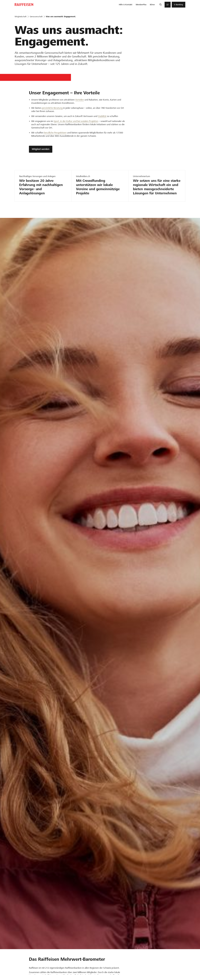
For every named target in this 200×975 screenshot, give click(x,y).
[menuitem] (125, 5)
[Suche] (160, 5)
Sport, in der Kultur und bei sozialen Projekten (76, 121)
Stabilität (102, 116)
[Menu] (168, 5)
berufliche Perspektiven (55, 132)
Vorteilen (79, 99)
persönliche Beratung (52, 108)
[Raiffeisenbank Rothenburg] (24, 4)
